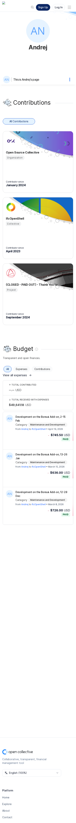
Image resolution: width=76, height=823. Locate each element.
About (6, 810)
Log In (59, 7)
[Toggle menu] (69, 7)
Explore (7, 804)
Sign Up (43, 7)
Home (5, 797)
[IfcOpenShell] (10, 207)
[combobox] (31, 773)
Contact (7, 817)
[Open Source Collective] (10, 141)
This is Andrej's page (26, 79)
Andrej (24, 429)
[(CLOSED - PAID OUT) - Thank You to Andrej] (10, 273)
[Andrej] (7, 79)
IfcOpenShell (39, 429)
